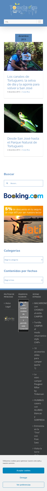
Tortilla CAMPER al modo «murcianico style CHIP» (38, 332)
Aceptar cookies (23, 470)
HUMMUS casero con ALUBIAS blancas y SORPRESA (38, 410)
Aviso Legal (8, 305)
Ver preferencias (24, 485)
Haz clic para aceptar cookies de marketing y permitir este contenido (24, 315)
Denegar (23, 478)
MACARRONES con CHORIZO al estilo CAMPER (38, 310)
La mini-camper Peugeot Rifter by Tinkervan (38, 384)
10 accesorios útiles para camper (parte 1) (38, 358)
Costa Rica (26, 92)
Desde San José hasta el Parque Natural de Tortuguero (23, 142)
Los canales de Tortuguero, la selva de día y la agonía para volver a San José (23, 82)
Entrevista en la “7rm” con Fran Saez (38, 434)
